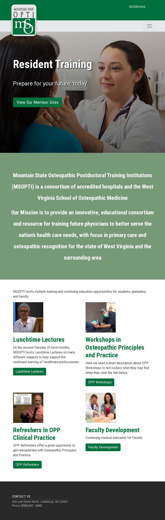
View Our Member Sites (37, 102)
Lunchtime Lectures (29, 371)
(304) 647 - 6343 (31, 505)
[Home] (24, 20)
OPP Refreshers (27, 465)
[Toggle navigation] (149, 26)
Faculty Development (103, 447)
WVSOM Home (137, 6)
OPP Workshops (100, 382)
